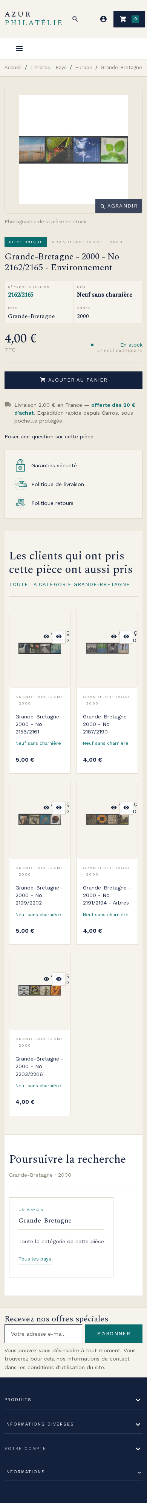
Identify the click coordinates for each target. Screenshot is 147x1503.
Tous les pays (34, 1259)
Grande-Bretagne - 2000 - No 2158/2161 (39, 724)
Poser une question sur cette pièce (49, 436)
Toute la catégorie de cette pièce (61, 1241)
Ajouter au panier (74, 380)
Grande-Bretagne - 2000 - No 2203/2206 (39, 1066)
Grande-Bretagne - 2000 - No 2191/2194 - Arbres (107, 895)
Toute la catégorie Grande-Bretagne (69, 584)
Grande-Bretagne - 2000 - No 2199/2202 (39, 895)
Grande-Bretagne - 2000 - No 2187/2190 (107, 724)
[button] (75, 19)
